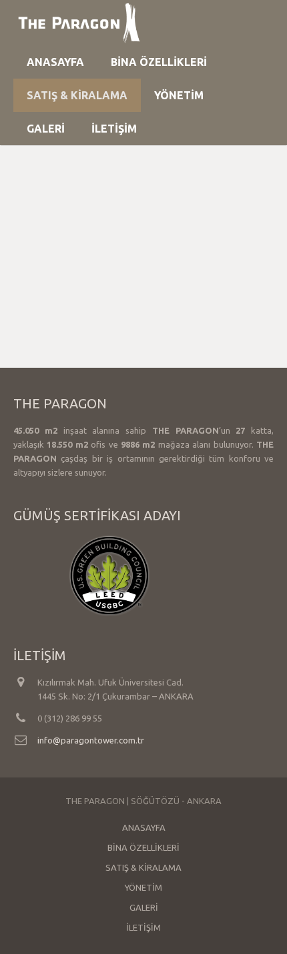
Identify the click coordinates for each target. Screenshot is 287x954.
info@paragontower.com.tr (90, 740)
